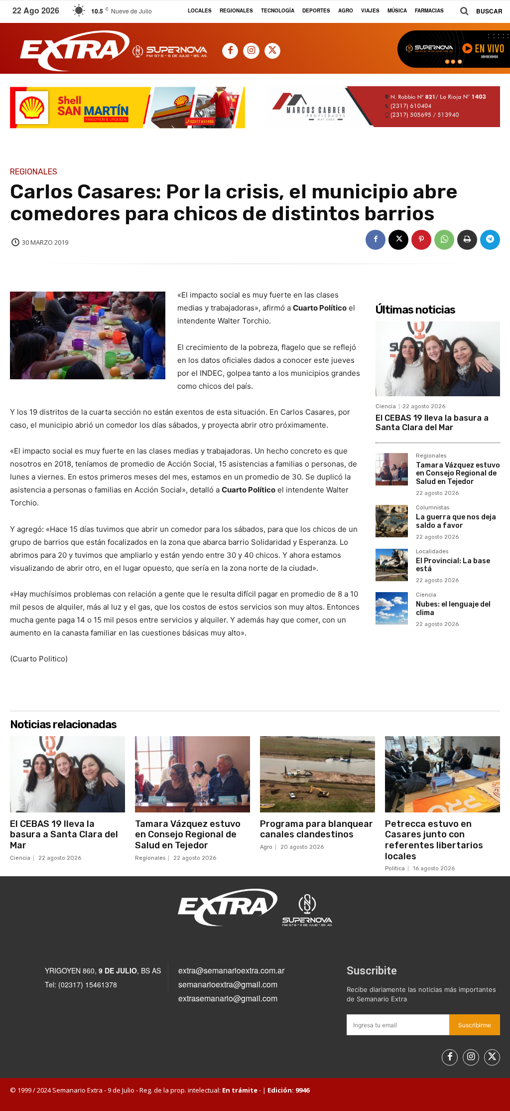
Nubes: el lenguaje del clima (453, 608)
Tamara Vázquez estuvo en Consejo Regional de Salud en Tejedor (458, 473)
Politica (395, 868)
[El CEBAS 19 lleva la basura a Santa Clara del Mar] (438, 358)
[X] (272, 51)
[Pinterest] (421, 240)
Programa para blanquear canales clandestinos (316, 829)
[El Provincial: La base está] (392, 565)
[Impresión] (467, 240)
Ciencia (386, 406)
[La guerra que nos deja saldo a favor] (392, 521)
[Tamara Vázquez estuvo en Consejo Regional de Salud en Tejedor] (392, 469)
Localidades (432, 552)
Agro (266, 847)
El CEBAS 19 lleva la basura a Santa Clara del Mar (432, 422)
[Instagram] (251, 51)
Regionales (33, 172)
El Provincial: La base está (453, 565)
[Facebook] (230, 51)
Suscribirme (474, 1025)
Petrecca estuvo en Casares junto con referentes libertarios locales (434, 840)
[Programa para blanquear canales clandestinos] (317, 774)
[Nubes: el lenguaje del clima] (392, 608)
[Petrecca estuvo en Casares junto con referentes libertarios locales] (442, 774)
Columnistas (432, 508)
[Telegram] (490, 240)
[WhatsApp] (444, 240)
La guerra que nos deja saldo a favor (456, 521)
